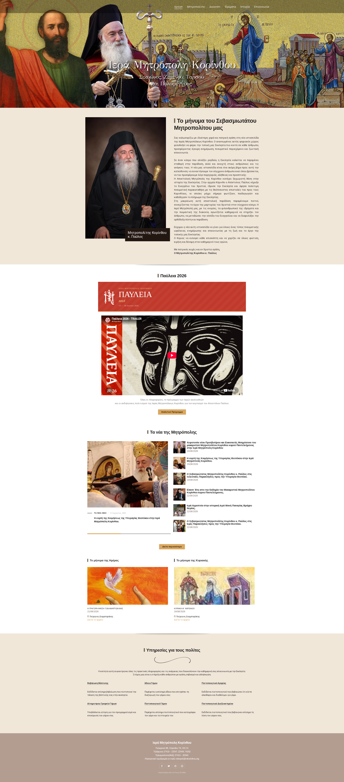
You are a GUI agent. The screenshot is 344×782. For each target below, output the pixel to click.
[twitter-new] (169, 766)
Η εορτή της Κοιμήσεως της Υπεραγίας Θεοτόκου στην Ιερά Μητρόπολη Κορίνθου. (220, 459)
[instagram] (182, 766)
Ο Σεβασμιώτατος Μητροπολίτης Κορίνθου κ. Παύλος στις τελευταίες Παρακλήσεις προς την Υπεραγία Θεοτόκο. (126, 525)
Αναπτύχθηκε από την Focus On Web (172, 773)
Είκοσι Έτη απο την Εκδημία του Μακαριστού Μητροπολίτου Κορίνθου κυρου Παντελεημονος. (221, 491)
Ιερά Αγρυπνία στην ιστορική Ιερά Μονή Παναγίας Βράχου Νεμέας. (219, 507)
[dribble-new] (175, 766)
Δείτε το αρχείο (95, 619)
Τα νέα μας (100, 518)
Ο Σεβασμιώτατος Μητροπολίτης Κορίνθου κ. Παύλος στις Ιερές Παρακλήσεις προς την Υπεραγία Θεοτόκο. (219, 522)
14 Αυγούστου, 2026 (118, 518)
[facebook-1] (162, 766)
